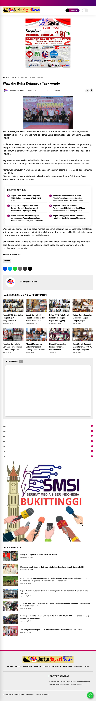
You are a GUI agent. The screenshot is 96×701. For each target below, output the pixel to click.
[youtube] (11, 3)
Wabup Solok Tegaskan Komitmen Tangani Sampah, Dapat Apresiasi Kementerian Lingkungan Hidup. (24, 208)
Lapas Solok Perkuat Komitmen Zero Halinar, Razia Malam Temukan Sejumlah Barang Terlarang (54, 592)
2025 (48, 431)
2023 (48, 441)
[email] (25, 269)
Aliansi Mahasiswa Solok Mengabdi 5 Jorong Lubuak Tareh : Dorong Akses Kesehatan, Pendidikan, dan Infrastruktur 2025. (27, 218)
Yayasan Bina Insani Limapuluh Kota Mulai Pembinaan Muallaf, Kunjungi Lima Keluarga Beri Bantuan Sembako (55, 604)
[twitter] (10, 269)
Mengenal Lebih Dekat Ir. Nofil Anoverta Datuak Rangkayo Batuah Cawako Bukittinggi (54, 567)
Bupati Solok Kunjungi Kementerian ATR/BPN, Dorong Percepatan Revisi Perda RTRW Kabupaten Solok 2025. (82, 347)
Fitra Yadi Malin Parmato (39, 694)
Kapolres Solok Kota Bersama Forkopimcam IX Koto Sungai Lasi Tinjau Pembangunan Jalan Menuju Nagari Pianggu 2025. (69, 208)
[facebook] (4, 3)
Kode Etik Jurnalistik (42, 666)
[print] (20, 269)
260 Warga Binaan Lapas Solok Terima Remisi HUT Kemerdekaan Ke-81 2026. (51, 630)
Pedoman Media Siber (23, 666)
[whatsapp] (15, 269)
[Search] (92, 3)
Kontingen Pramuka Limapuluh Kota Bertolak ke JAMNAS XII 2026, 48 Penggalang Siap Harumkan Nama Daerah (54, 617)
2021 (48, 451)
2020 (48, 456)
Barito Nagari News (23, 694)
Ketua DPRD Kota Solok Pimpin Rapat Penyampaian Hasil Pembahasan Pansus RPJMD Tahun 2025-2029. (13, 318)
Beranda (6, 77)
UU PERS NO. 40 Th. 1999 (62, 666)
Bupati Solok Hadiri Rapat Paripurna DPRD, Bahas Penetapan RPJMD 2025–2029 (26, 198)
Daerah (13, 77)
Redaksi (10, 666)
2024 (48, 436)
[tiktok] (15, 3)
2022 (48, 446)
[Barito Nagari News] (21, 12)
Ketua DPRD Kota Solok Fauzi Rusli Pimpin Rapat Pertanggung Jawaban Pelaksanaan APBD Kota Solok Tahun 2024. (68, 198)
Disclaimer (78, 666)
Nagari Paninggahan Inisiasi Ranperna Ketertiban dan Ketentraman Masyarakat (69, 217)
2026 (48, 427)
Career (86, 666)
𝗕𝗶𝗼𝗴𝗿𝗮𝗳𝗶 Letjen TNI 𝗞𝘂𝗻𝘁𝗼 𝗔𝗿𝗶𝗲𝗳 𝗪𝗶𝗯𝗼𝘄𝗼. (38, 555)
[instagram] (7, 3)
